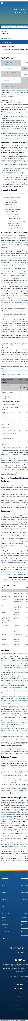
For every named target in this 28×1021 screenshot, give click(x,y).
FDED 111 (19, 719)
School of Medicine (5, 899)
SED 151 (10, 730)
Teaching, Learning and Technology (12, 208)
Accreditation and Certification (11, 73)
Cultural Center (5, 920)
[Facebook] (19, 960)
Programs (6, 85)
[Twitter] (16, 960)
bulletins (4, 1020)
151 (26, 738)
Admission (5, 878)
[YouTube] (24, 960)
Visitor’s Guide (4, 941)
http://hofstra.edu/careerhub (8, 816)
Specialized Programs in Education (12, 197)
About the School (8, 68)
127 (24, 719)
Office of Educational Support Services (12, 273)
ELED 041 (17, 738)
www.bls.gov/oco (5, 814)
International (4, 892)
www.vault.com (15, 814)
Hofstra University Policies (20, 973)
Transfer (3, 885)
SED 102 (3, 730)
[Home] (2, 3)
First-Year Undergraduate (6, 881)
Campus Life (6, 913)
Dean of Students (5, 924)
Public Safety (4, 934)
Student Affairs (4, 938)
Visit (3, 906)
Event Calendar (5, 927)
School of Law (4, 896)
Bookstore (4, 917)
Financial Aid (4, 903)
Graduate (4, 889)
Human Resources (5, 931)
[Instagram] (21, 960)
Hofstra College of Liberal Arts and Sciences (12, 662)
